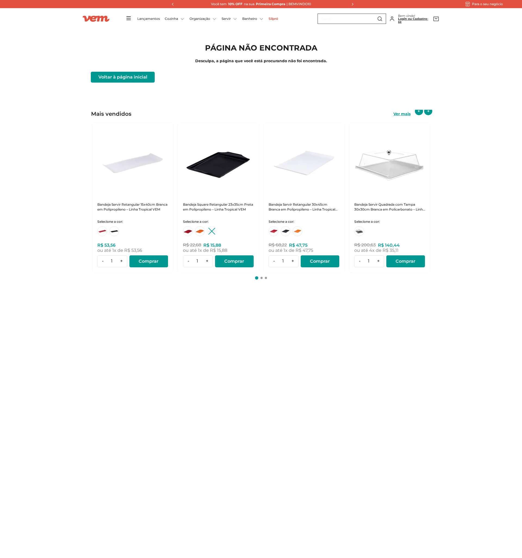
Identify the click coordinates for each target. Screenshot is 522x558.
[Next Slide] (351, 4)
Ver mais (402, 113)
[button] (256, 278)
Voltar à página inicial (122, 77)
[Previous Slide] (171, 4)
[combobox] (352, 19)
